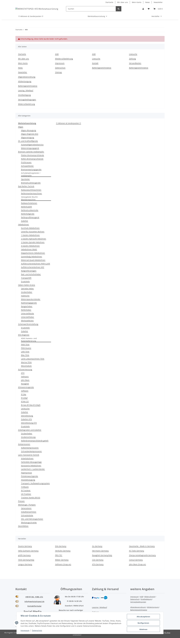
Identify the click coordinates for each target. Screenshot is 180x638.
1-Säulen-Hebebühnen (30, 235)
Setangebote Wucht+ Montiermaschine (29, 198)
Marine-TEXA (26, 362)
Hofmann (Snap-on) (63, 564)
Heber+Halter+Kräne (26, 285)
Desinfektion (23, 526)
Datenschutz (60, 68)
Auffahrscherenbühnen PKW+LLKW (35, 263)
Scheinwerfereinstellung (28, 324)
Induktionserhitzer (28, 512)
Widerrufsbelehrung (26, 104)
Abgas (20, 127)
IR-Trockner (25, 490)
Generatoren (26, 508)
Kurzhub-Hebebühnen (30, 228)
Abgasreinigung (27, 137)
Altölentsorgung (24, 81)
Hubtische (25, 295)
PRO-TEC (58, 555)
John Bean (25, 380)
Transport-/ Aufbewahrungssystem (35, 483)
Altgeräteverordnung (26, 77)
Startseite (109, 2)
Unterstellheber (27, 317)
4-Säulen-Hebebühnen (30, 246)
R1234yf (24, 398)
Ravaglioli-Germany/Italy (102, 555)
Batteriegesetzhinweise (101, 68)
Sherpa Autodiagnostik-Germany (142, 555)
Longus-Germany (25, 564)
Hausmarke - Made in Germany (142, 546)
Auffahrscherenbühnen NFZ (32, 267)
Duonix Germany (25, 546)
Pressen (21, 501)
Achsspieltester (27, 166)
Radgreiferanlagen (28, 271)
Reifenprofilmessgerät (30, 217)
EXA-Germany (60, 546)
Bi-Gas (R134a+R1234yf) (30, 405)
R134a (23, 394)
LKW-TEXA (25, 351)
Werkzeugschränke (29, 522)
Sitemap (58, 72)
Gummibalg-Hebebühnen (31, 256)
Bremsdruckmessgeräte (31, 183)
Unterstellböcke (27, 313)
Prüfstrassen (26, 162)
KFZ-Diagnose (23, 335)
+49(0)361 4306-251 (34, 597)
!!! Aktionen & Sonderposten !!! (68, 123)
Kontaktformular (34, 606)
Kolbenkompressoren (30, 448)
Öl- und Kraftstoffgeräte (28, 141)
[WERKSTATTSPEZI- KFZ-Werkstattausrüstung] (36, 9)
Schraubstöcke (27, 515)
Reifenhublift (26, 206)
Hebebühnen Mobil (29, 249)
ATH (22, 373)
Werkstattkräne (27, 320)
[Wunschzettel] (148, 9)
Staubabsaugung (28, 480)
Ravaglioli (25, 383)
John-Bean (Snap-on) (137, 564)
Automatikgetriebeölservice (32, 144)
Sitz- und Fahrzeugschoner (32, 519)
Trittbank (25, 487)
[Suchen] (118, 8)
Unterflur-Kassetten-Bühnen (32, 231)
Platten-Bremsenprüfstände (32, 155)
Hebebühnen (23, 224)
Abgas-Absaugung (28, 130)
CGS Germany (97, 560)
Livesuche (96, 58)
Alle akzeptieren (143, 617)
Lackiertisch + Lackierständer (33, 469)
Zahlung (132, 58)
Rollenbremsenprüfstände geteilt (34, 440)
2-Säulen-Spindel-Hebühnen (32, 242)
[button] (143, 9)
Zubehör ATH (26, 419)
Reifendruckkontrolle (29, 210)
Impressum (59, 63)
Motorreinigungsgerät (30, 148)
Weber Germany (61, 560)
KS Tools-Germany (136, 551)
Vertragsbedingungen (27, 99)
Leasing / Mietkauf (25, 90)
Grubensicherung (28, 437)
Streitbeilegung (24, 95)
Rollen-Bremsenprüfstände (32, 159)
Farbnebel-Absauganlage (31, 462)
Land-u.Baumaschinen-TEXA (32, 359)
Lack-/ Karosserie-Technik (28, 455)
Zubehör (24, 221)
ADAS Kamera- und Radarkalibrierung (29, 339)
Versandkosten (135, 63)
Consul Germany (136, 560)
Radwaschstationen (29, 203)
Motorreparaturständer (30, 299)
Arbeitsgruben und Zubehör (29, 430)
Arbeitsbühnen (27, 458)
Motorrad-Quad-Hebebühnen (33, 260)
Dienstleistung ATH (29, 423)
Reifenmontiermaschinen (31, 193)
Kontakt (95, 63)
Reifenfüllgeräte (27, 214)
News (147, 2)
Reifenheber (26, 310)
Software (24, 391)
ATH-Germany (97, 564)
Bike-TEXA (25, 355)
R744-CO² (25, 401)
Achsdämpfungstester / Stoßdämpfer (30, 174)
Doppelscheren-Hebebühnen (33, 253)
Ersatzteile (25, 281)
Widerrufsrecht (149, 597)
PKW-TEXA (25, 344)
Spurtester (25, 179)
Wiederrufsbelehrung (64, 58)
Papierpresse (26, 472)
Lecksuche (25, 408)
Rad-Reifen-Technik (26, 186)
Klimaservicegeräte (26, 387)
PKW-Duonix (26, 348)
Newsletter (158, 2)
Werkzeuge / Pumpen (27, 504)
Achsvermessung (25, 369)
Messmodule (26, 366)
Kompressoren (24, 444)
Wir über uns (122, 2)
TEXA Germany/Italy (26, 560)
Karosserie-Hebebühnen (31, 465)
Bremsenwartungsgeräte (31, 169)
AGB (57, 54)
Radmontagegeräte (29, 303)
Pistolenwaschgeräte (29, 476)
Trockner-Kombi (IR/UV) (30, 497)
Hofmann (25, 376)
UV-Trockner (26, 494)
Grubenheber (26, 292)
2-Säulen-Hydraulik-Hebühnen (33, 239)
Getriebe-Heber (27, 288)
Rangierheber (26, 306)
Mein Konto (136, 2)
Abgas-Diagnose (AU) (29, 134)
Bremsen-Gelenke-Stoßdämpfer (31, 151)
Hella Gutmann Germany (28, 551)
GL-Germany (97, 546)
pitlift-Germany (24, 555)
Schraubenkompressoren (31, 451)
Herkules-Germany (62, 551)
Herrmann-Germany (100, 551)
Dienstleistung (27, 415)
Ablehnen (143, 629)
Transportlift (26, 278)
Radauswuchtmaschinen (31, 190)
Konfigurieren (143, 623)
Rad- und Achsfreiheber (31, 274)
